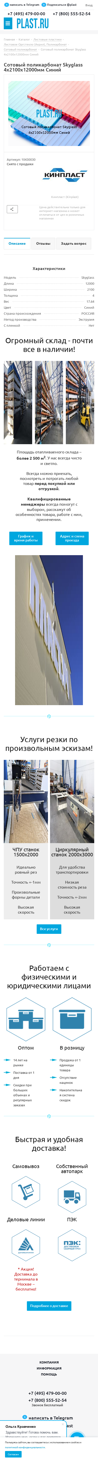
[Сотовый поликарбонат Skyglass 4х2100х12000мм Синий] (49, 113)
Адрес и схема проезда (72, 538)
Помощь (49, 1374)
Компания (49, 1362)
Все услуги (49, 928)
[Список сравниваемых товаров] (87, 25)
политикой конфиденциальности (25, 1447)
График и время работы (26, 538)
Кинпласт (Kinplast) (65, 197)
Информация (49, 1368)
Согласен (13, 1454)
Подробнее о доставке (49, 1305)
